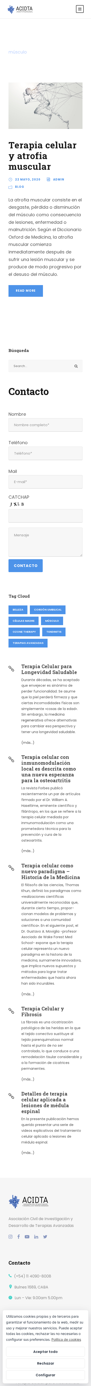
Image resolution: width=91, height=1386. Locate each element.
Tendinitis (53, 632)
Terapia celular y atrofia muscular (42, 155)
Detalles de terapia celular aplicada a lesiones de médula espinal (45, 1102)
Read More (26, 290)
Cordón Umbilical (47, 610)
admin (58, 179)
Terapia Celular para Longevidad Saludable (49, 669)
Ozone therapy (24, 632)
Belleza (18, 610)
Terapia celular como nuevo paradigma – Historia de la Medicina (50, 871)
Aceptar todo (45, 1351)
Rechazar (45, 1363)
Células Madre (23, 621)
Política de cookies (66, 1339)
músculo (52, 621)
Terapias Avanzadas (28, 643)
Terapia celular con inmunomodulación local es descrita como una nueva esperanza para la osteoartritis (48, 768)
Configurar (45, 1375)
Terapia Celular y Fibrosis (42, 1011)
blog (19, 187)
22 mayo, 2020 (28, 179)
